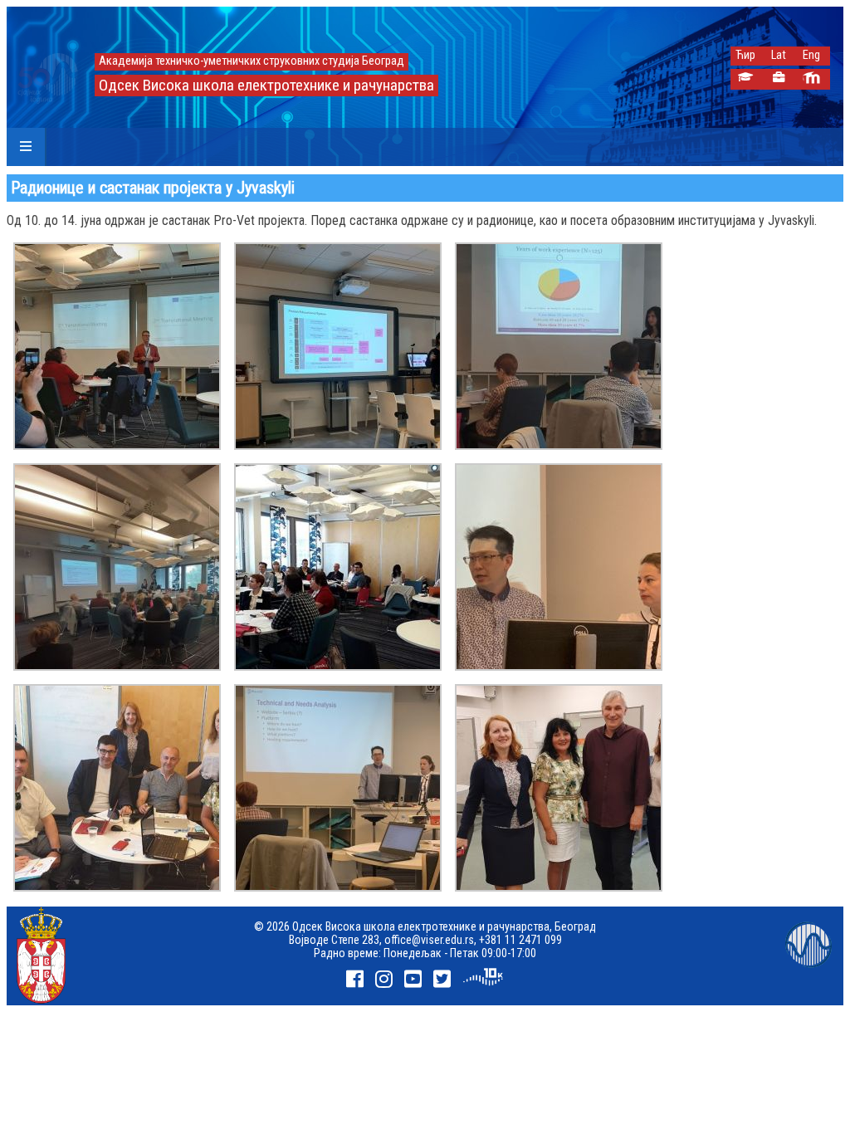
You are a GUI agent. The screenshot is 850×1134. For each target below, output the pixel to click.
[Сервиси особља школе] (778, 79)
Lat (778, 55)
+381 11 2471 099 (520, 939)
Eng (811, 55)
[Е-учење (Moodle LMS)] (811, 79)
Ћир (745, 55)
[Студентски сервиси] (745, 79)
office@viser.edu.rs (429, 939)
